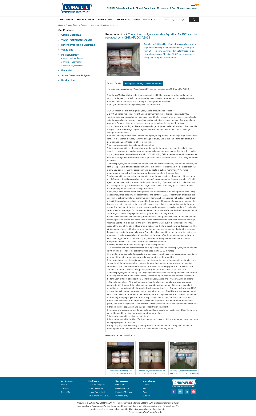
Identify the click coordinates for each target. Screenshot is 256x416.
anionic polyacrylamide (106, 25)
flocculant (156, 409)
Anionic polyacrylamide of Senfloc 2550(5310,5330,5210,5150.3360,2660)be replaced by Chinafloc (186, 373)
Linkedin (187, 391)
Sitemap (136, 403)
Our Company (66, 19)
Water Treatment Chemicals (76, 40)
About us (64, 385)
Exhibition (65, 388)
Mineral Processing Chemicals (78, 45)
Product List (68, 80)
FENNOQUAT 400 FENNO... (99, 396)
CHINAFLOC (182, 383)
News (145, 388)
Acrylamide (96, 406)
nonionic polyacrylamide (73, 66)
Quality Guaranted (122, 388)
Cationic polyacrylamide (140, 409)
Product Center (86, 19)
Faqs (145, 392)
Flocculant (67, 70)
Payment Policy (121, 396)
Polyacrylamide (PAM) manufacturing (145, 412)
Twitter (180, 391)
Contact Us (149, 19)
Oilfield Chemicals (71, 35)
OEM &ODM (120, 385)
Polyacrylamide (87, 25)
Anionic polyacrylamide (117, 409)
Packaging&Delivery (133, 83)
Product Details (114, 83)
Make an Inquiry (153, 83)
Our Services (123, 19)
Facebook (174, 391)
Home (60, 25)
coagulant (67, 49)
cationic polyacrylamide (73, 58)
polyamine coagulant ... (97, 385)
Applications (105, 19)
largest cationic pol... (96, 388)
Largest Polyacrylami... (97, 392)
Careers (146, 385)
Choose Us (65, 392)
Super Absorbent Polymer (76, 75)
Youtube (193, 391)
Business (146, 396)
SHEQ (137, 19)
